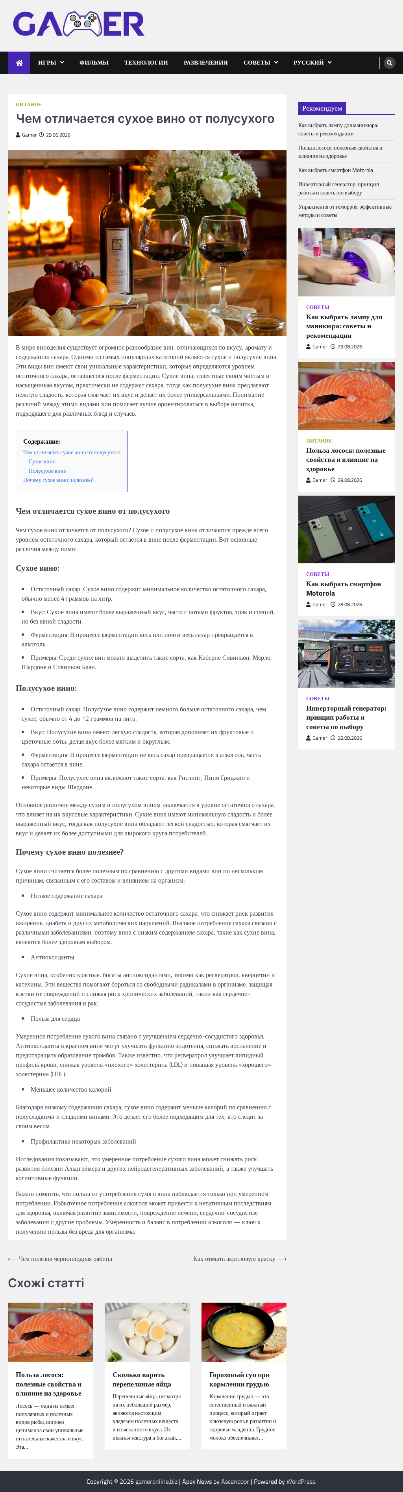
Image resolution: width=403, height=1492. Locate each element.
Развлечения (206, 62)
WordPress (301, 1481)
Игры (47, 62)
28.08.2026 (350, 604)
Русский (309, 62)
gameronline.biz (156, 1481)
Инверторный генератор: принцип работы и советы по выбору (338, 188)
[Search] (390, 63)
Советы (257, 62)
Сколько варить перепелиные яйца (142, 1379)
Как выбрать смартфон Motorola (335, 170)
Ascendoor (235, 1481)
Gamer (29, 135)
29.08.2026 (350, 346)
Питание (29, 104)
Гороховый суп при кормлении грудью (239, 1379)
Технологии (146, 62)
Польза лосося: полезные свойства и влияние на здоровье (48, 1384)
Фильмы (94, 62)
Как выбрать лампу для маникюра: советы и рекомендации (338, 129)
